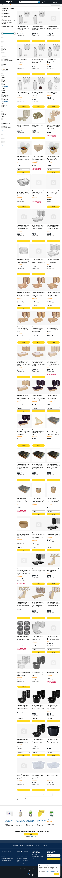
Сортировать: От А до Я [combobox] (55, 4)
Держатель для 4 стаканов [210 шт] (38, 126)
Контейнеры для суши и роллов (8, 24)
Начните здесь (33, 836)
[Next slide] (59, 818)
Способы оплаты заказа (21, 854)
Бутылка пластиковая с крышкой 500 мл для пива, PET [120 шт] (53, 28)
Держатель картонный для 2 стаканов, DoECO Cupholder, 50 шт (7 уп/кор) (53, 127)
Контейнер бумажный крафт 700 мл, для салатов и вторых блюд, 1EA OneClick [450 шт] (23, 329)
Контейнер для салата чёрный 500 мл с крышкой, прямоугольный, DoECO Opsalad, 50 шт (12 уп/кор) (38, 466)
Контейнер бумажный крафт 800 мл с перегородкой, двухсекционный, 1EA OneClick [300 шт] (38, 329)
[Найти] (39, 2)
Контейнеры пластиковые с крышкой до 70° (7, 23)
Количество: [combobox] (20, 38)
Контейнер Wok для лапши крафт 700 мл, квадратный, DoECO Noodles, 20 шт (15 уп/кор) (53, 159)
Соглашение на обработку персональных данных (22, 870)
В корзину (23, 40)
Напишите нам (43, 845)
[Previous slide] (3, 818)
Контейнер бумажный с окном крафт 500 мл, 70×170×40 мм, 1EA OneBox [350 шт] (23, 398)
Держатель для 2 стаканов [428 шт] (23, 126)
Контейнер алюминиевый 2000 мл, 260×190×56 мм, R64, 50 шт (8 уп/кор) (23, 261)
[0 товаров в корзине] (59, 1)
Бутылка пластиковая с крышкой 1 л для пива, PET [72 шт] (53, 61)
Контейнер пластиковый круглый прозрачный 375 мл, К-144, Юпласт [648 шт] (53, 638)
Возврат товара (35, 858)
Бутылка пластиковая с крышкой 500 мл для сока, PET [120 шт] (38, 61)
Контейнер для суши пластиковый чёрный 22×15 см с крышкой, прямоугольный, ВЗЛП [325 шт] (23, 571)
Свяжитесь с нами (31, 800)
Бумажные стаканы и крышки (7, 26)
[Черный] (7, 69)
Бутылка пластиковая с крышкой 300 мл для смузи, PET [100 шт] (38, 28)
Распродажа (4, 856)
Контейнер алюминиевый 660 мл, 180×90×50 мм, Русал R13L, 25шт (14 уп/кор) (38, 193)
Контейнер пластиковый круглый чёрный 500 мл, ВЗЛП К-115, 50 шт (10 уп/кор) (38, 707)
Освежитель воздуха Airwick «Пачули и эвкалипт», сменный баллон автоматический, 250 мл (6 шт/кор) (30, 819)
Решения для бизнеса (22, 851)
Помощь (24, 800)
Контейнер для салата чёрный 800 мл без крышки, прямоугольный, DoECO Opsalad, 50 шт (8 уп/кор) (53, 466)
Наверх (31, 841)
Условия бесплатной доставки (37, 856)
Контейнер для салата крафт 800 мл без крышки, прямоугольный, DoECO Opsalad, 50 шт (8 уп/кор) (23, 466)
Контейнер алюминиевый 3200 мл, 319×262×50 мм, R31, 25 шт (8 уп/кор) (53, 261)
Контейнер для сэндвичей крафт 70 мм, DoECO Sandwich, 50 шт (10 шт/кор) (23, 604)
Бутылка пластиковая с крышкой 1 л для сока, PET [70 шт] (23, 94)
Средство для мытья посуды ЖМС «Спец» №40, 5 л (51, 819)
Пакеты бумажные (5, 14)
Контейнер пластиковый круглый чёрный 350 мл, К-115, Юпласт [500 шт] (52, 672)
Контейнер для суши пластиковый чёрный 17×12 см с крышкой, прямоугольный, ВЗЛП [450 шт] (38, 536)
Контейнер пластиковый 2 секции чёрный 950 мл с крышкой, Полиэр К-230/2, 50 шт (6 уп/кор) (23, 639)
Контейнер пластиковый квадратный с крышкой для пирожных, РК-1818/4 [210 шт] (38, 639)
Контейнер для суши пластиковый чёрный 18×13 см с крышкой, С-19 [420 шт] (53, 534)
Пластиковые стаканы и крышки (8, 27)
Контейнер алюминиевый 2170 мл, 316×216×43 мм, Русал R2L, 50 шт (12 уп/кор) (38, 261)
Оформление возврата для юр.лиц (23, 863)
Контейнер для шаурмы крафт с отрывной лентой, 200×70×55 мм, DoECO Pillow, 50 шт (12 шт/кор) (38, 604)
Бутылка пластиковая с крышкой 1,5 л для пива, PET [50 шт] (37, 94)
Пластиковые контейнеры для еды (8, 20)
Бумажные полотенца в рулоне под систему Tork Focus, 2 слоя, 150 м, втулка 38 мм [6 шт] (9, 819)
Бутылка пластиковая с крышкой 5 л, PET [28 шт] (52, 93)
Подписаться (53, 858)
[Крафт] (4, 69)
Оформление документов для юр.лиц (22, 861)
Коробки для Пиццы (6, 13)
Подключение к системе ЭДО (22, 858)
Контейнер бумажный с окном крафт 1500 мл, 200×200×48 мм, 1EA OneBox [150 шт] (38, 363)
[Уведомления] (42, 1)
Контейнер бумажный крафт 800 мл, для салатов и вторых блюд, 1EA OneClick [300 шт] (53, 329)
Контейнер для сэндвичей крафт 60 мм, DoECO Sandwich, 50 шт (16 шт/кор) (53, 570)
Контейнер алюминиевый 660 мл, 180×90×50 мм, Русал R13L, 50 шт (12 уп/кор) (53, 193)
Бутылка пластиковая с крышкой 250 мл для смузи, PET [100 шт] (23, 28)
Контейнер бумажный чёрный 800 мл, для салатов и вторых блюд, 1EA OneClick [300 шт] (23, 432)
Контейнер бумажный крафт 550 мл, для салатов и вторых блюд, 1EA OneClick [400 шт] (53, 295)
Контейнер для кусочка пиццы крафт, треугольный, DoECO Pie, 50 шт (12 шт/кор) (38, 432)
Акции (3, 854)
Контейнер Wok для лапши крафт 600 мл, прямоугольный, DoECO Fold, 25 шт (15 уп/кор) (38, 159)
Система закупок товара (6, 860)
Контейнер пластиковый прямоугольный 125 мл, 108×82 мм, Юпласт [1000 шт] (52, 776)
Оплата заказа (34, 854)
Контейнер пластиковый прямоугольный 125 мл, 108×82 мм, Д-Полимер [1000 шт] (37, 776)
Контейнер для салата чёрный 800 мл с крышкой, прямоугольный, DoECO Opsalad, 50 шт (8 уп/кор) (23, 501)
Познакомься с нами (7, 851)
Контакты (3, 862)
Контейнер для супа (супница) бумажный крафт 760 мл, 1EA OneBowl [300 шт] (23, 535)
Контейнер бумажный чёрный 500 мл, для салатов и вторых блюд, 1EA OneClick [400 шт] (53, 398)
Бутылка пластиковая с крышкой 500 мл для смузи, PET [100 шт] (23, 61)
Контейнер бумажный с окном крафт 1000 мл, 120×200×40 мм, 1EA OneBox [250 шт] (23, 363)
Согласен (56, 874)
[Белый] (2, 69)
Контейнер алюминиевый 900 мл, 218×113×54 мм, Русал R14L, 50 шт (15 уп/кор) (38, 227)
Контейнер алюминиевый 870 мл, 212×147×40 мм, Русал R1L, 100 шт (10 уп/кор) (23, 227)
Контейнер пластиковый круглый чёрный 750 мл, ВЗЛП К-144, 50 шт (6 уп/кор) (52, 742)
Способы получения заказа (22, 856)
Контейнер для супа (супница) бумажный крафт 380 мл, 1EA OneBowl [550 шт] (38, 501)
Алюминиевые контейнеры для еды (8, 18)
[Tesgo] (6, 1)
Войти (31, 834)
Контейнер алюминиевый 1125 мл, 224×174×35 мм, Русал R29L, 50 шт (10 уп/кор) (53, 227)
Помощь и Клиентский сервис (7, 858)
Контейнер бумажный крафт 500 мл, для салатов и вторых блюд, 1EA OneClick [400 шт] (38, 295)
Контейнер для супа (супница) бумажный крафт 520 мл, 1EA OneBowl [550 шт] (53, 501)
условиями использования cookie (51, 871)
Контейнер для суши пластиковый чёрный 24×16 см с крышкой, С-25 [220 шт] (38, 570)
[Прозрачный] (5, 69)
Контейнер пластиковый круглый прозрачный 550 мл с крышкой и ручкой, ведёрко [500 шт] (23, 673)
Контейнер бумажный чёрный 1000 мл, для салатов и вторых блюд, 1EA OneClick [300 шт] (38, 398)
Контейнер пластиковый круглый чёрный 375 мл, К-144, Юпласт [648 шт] (22, 707)
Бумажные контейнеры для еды (8, 11)
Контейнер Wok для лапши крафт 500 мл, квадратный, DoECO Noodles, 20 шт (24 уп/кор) (23, 159)
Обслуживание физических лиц (36, 851)
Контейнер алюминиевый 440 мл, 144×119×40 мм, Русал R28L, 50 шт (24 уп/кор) (23, 193)
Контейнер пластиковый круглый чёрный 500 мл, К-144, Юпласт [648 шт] (37, 741)
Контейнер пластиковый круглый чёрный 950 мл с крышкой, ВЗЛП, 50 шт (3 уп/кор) (23, 776)
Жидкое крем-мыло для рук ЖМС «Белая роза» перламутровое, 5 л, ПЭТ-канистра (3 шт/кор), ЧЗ (20, 819)
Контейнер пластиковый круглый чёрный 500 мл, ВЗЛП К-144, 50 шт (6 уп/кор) (52, 707)
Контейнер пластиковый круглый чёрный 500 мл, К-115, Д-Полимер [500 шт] (23, 741)
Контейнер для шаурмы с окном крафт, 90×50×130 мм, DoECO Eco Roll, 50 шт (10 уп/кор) (53, 604)
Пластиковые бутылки (6, 16)
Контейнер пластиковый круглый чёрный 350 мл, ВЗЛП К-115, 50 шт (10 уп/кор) (38, 673)
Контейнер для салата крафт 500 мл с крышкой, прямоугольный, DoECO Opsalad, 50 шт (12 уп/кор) (53, 432)
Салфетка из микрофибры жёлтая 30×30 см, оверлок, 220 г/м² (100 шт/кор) (41, 819)
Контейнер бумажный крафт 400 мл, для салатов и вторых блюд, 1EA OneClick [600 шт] (23, 295)
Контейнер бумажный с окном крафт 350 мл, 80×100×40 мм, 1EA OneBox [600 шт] (53, 363)
